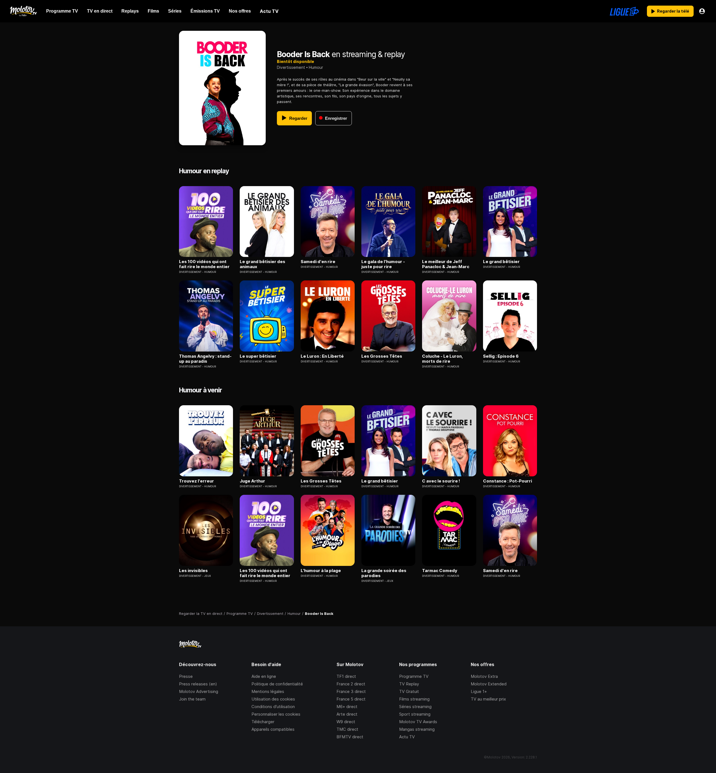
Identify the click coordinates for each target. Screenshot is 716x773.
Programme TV (413, 676)
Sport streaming (414, 714)
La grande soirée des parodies (383, 573)
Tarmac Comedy (439, 570)
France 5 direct (351, 699)
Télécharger (262, 721)
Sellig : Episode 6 (501, 356)
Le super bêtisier (258, 356)
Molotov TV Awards (418, 721)
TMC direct (347, 729)
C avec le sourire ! (441, 481)
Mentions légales (267, 691)
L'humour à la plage (321, 570)
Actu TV (407, 736)
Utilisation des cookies (273, 699)
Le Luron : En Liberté (322, 356)
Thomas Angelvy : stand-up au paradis (205, 359)
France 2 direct (350, 684)
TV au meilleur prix (488, 699)
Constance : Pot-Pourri (507, 481)
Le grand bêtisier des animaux (262, 264)
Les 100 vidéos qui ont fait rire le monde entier (204, 264)
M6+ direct (346, 706)
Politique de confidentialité (277, 684)
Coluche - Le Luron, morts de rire (442, 359)
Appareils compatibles (273, 729)
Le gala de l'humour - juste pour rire (383, 264)
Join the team (192, 699)
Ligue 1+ (479, 691)
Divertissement (291, 67)
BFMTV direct (349, 736)
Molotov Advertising (198, 691)
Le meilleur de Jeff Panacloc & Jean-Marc (445, 264)
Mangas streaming (417, 729)
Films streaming (414, 699)
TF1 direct (346, 676)
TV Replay (409, 684)
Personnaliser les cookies (275, 714)
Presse (186, 676)
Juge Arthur (252, 481)
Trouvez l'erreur (196, 481)
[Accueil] (23, 11)
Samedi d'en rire (318, 261)
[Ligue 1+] (624, 11)
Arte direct (346, 714)
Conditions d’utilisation (273, 706)
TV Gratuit (409, 691)
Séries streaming (415, 706)
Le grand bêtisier (501, 261)
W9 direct (345, 721)
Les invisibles (193, 570)
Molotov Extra (484, 676)
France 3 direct (351, 691)
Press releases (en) (198, 684)
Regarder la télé (673, 11)
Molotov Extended (489, 684)
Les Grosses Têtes (381, 356)
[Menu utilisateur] (702, 11)
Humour (316, 67)
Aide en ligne (263, 676)
